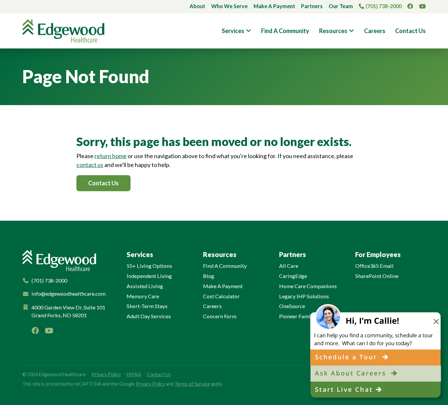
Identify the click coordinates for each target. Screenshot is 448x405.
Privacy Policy (106, 374)
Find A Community (285, 30)
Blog (208, 276)
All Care (288, 266)
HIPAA (134, 374)
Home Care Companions (308, 286)
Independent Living (149, 276)
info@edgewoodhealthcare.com (68, 293)
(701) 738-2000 (383, 6)
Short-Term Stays (147, 306)
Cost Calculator (221, 296)
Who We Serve (229, 6)
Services (233, 30)
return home (110, 155)
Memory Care (143, 296)
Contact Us (410, 30)
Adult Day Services (149, 316)
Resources (333, 30)
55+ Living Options (149, 266)
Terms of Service (192, 384)
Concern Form (219, 316)
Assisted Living (145, 286)
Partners (312, 6)
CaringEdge (293, 276)
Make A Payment (274, 6)
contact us (89, 164)
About (197, 6)
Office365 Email (374, 266)
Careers (374, 30)
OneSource (292, 306)
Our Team (341, 6)
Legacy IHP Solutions (304, 296)
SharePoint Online (376, 276)
